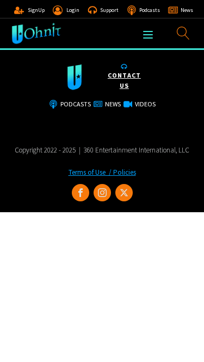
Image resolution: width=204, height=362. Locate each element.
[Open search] (183, 33)
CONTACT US (124, 80)
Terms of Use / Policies (102, 172)
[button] (29, 10)
